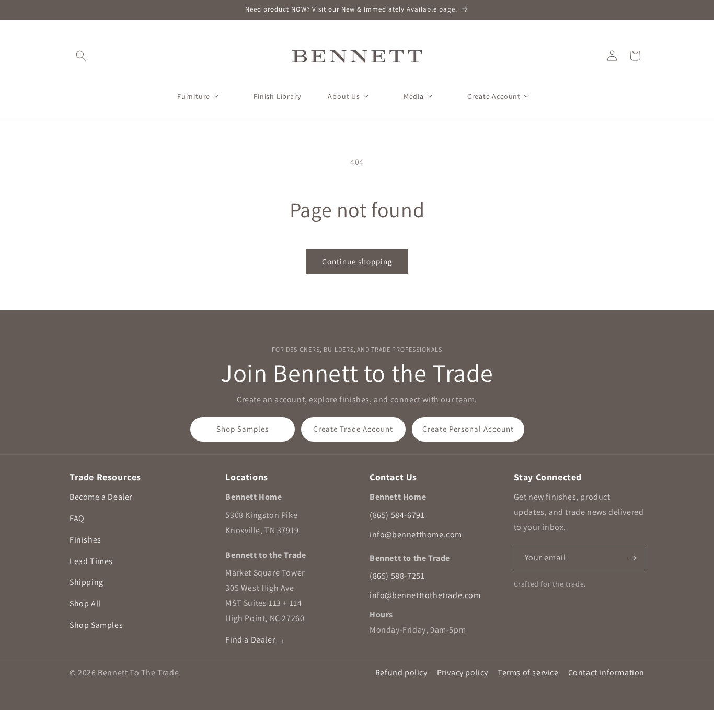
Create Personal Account (468, 429)
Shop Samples (242, 429)
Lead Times (91, 561)
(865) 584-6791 (397, 515)
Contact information (606, 672)
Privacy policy (462, 672)
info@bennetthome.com (416, 534)
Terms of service (528, 672)
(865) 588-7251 (397, 575)
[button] (81, 55)
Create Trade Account (353, 429)
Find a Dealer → (255, 639)
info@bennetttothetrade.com (425, 595)
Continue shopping (357, 261)
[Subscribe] (632, 558)
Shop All (85, 603)
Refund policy (401, 672)
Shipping (86, 582)
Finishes (85, 539)
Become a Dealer (101, 496)
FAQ (77, 518)
